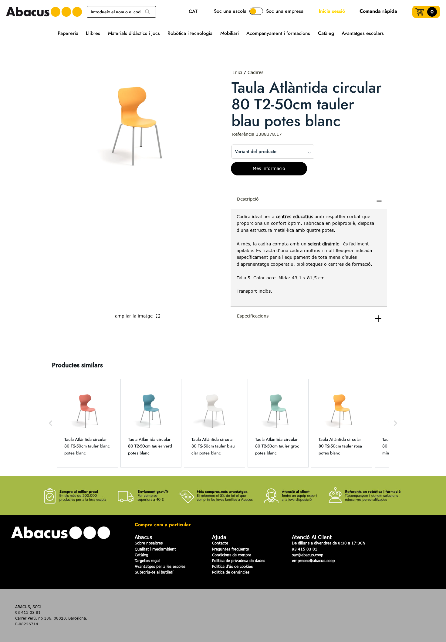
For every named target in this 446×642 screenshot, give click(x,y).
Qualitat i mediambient (155, 549)
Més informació (269, 168)
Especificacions (253, 315)
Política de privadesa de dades (238, 560)
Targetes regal (147, 560)
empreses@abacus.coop (313, 560)
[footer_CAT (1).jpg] (223, 492)
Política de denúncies (230, 572)
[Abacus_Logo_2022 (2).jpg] (44, 12)
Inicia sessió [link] (332, 11)
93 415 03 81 (304, 549)
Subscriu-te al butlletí (154, 572)
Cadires (255, 72)
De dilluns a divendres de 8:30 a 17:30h (328, 543)
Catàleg (141, 555)
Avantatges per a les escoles (160, 566)
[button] (51, 423)
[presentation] (309, 258)
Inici (237, 72)
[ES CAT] (195, 12)
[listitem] (87, 423)
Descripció (248, 198)
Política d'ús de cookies (232, 566)
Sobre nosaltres (149, 543)
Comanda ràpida (378, 11)
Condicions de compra (231, 555)
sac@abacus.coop (307, 555)
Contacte (220, 543)
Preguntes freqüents (230, 549)
